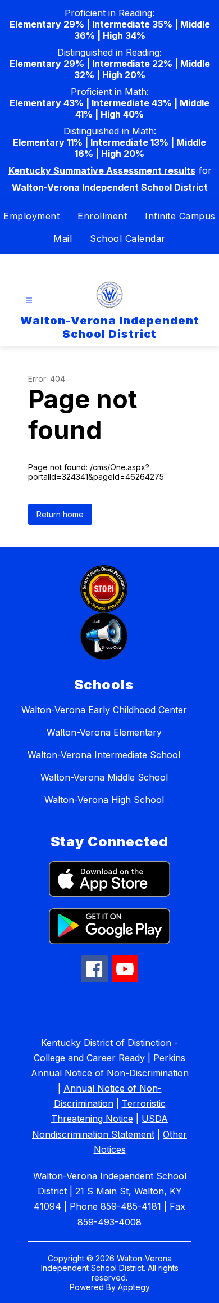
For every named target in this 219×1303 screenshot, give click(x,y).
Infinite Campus (180, 216)
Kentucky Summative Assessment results (101, 170)
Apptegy (134, 1287)
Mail (62, 238)
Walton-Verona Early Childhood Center (104, 709)
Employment (31, 216)
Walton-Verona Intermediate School (104, 754)
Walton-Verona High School (104, 799)
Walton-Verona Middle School (104, 777)
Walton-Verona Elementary (104, 732)
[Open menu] (28, 300)
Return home (60, 514)
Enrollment (102, 216)
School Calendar (128, 238)
